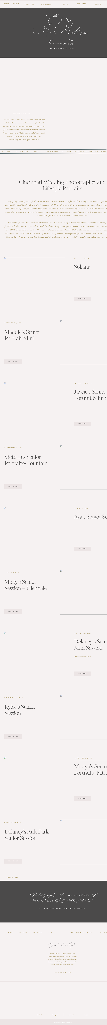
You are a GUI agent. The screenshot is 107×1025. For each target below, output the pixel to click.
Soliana (82, 267)
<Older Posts (11, 877)
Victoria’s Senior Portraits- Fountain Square (26, 464)
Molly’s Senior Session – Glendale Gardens (25, 588)
